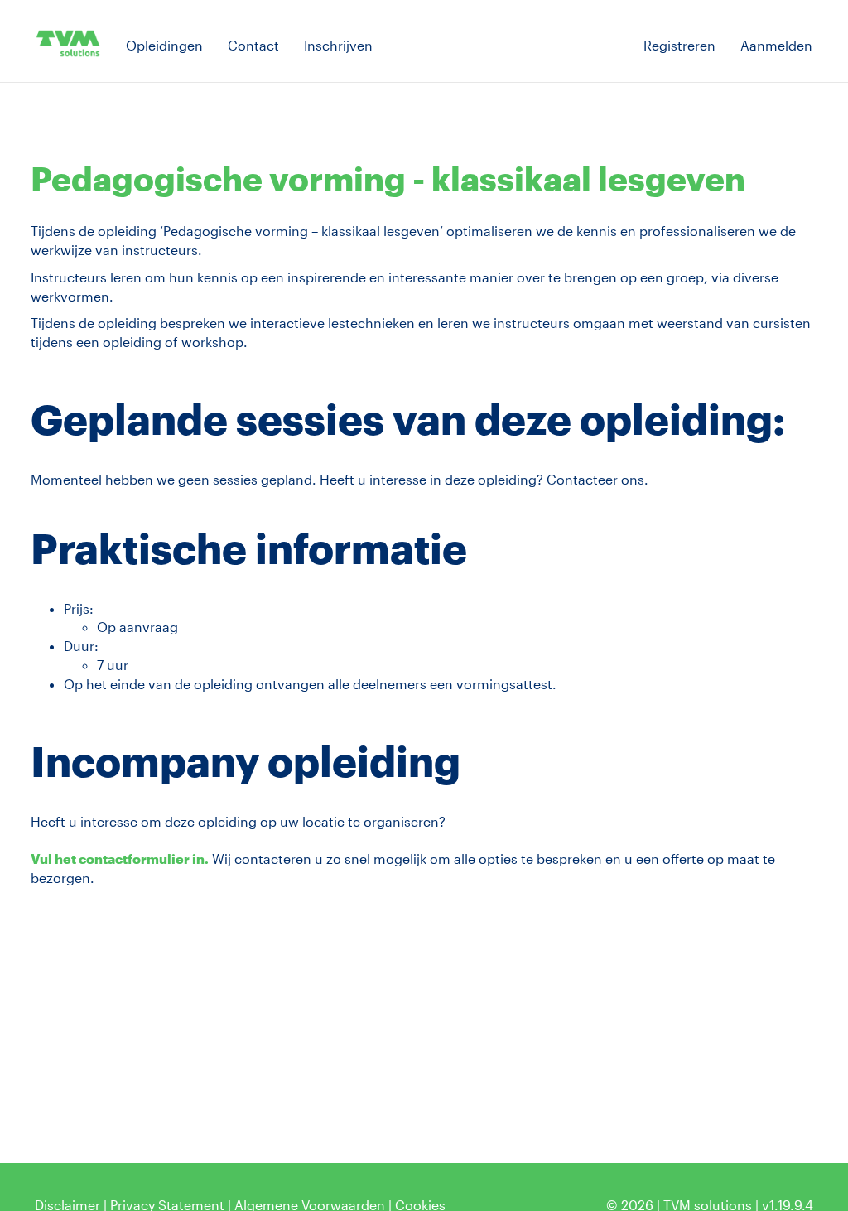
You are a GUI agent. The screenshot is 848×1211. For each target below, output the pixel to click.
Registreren (679, 45)
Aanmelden (776, 45)
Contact (253, 45)
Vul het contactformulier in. (120, 858)
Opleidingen (164, 45)
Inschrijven (338, 45)
